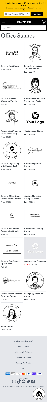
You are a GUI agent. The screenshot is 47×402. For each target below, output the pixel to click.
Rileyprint (24, 21)
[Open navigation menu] (4, 22)
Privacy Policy (21, 386)
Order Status (23, 347)
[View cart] (44, 22)
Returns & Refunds (23, 358)
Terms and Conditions (36, 386)
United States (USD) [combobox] (15, 14)
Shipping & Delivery (23, 352)
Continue (37, 14)
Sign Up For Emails (23, 363)
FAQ (23, 369)
